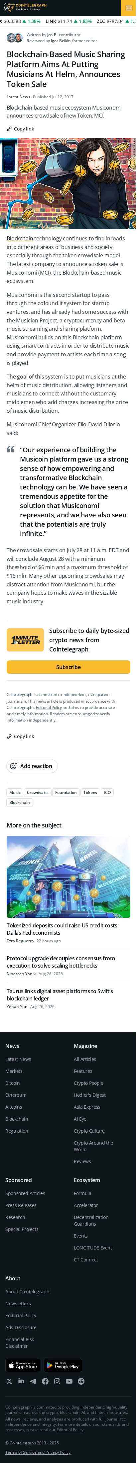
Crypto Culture (89, 1131)
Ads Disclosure (21, 1327)
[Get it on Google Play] (63, 1365)
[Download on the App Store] (23, 1365)
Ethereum (15, 1095)
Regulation (16, 1131)
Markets (14, 1071)
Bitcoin (12, 1083)
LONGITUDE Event (93, 1248)
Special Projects (21, 1229)
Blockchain (20, 238)
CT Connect (86, 1259)
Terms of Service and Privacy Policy (37, 1452)
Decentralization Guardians (91, 1220)
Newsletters (18, 1303)
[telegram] (33, 1382)
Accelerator (86, 1205)
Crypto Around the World (93, 1146)
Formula (82, 1193)
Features (83, 1071)
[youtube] (69, 1382)
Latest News (18, 97)
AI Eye (80, 1119)
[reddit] (81, 1382)
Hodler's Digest (90, 1095)
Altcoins (13, 1107)
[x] (9, 1382)
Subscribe (68, 667)
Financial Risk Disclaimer (19, 1342)
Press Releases (21, 1205)
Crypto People (88, 1083)
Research (15, 1217)
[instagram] (57, 1382)
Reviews (82, 1161)
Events (81, 1236)
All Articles (85, 1059)
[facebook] (45, 1382)
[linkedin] (21, 1382)
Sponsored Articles (25, 1193)
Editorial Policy (49, 707)
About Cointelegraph (27, 1291)
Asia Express (87, 1107)
